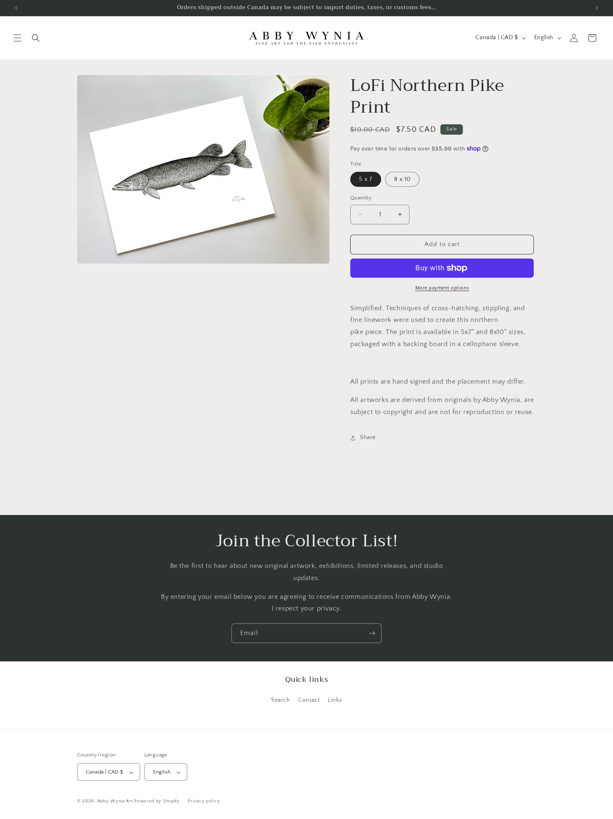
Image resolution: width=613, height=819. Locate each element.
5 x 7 (365, 179)
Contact (308, 699)
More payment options (442, 288)
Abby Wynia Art (115, 801)
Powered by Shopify (157, 801)
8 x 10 (402, 179)
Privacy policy (204, 801)
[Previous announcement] (16, 8)
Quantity (361, 198)
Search (280, 699)
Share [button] (368, 437)
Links (335, 699)
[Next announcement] (597, 8)
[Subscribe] (372, 633)
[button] (17, 38)
